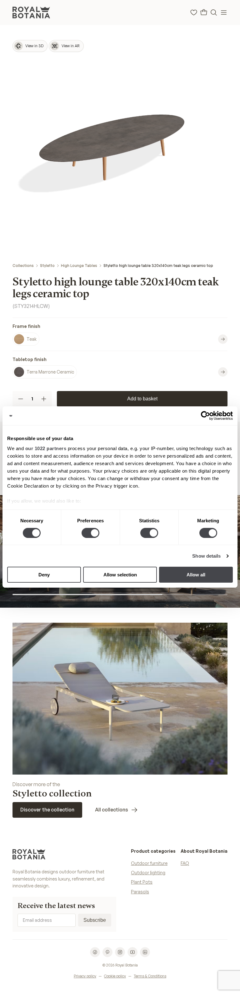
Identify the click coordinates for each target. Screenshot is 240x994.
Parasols (140, 891)
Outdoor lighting (148, 872)
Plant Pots (141, 882)
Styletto (47, 265)
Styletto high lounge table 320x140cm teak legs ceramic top (158, 265)
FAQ (185, 863)
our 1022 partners (46, 448)
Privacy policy (85, 976)
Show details (206, 556)
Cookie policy (115, 976)
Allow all (196, 574)
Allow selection (120, 574)
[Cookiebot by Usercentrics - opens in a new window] (205, 415)
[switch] (90, 533)
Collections (23, 265)
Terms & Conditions (150, 976)
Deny (44, 574)
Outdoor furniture (149, 863)
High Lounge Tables (79, 265)
